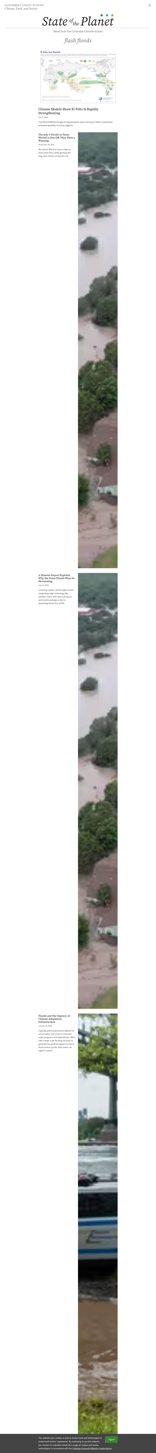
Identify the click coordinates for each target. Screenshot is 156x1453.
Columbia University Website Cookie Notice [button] (92, 1448)
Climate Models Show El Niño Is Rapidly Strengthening (68, 111)
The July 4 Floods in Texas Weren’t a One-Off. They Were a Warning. (56, 137)
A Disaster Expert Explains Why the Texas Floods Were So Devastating (56, 578)
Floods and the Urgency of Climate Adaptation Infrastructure (54, 1019)
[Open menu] (149, 5)
